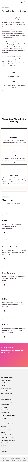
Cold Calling (4, 407)
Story (14, 155)
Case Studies (4, 385)
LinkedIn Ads (4, 448)
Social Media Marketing (7, 423)
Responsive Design (5, 442)
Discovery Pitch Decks (6, 390)
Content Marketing (5, 429)
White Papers (4, 382)
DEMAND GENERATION (8, 416)
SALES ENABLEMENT (7, 377)
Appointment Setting (6, 412)
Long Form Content (6, 388)
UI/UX (3, 432)
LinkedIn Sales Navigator (7, 402)
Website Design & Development (8, 434)
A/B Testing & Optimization (8, 440)
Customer (14, 137)
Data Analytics (4, 396)
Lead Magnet (4, 418)
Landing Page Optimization (7, 437)
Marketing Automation (6, 393)
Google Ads (4, 451)
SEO (2, 421)
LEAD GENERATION (6, 399)
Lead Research (4, 409)
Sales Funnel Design (6, 380)
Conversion (14, 175)
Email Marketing (5, 404)
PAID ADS (4, 446)
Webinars (3, 426)
